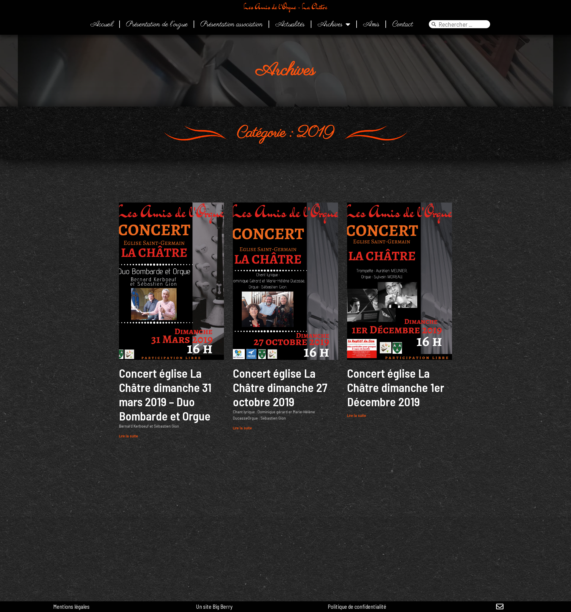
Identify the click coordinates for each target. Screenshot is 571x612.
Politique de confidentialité (357, 606)
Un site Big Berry (214, 606)
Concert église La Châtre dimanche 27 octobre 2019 (280, 387)
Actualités (290, 24)
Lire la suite (128, 436)
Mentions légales (71, 606)
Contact (402, 24)
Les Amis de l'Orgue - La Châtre (285, 6)
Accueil (101, 24)
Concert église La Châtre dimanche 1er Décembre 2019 (395, 387)
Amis (371, 24)
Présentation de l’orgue (157, 24)
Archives (330, 24)
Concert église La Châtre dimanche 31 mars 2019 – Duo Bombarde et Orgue (165, 394)
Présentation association (231, 24)
